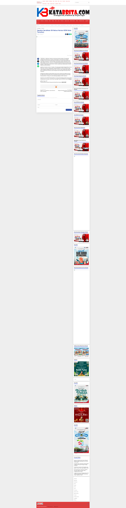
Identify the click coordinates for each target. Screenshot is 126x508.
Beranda (75, 480)
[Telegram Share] (69, 34)
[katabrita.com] (63, 12)
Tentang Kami (56, 506)
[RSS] (56, 87)
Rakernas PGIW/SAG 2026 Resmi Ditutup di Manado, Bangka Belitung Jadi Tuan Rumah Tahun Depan (81, 461)
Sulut (75, 488)
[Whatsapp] (71, 34)
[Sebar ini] (65, 34)
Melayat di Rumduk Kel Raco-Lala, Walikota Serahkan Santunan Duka (65, 90)
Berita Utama (76, 493)
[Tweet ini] (67, 34)
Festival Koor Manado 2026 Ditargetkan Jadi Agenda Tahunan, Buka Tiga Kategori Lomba (81, 467)
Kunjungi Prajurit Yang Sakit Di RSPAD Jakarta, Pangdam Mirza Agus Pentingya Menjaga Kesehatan (81, 464)
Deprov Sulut (76, 491)
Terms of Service (50, 506)
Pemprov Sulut (76, 496)
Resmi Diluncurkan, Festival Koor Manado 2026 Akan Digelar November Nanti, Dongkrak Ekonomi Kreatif (80, 470)
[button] (89, 2)
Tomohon (38, 34)
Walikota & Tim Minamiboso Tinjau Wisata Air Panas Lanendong (47, 90)
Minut (75, 483)
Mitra (75, 486)
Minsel (75, 485)
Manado (75, 478)
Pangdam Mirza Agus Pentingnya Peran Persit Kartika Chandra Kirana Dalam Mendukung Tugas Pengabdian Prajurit (81, 474)
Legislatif (75, 498)
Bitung (75, 499)
